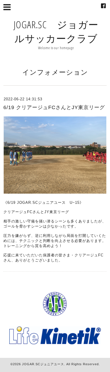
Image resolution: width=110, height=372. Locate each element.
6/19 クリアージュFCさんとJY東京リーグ (54, 107)
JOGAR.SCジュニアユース (43, 364)
